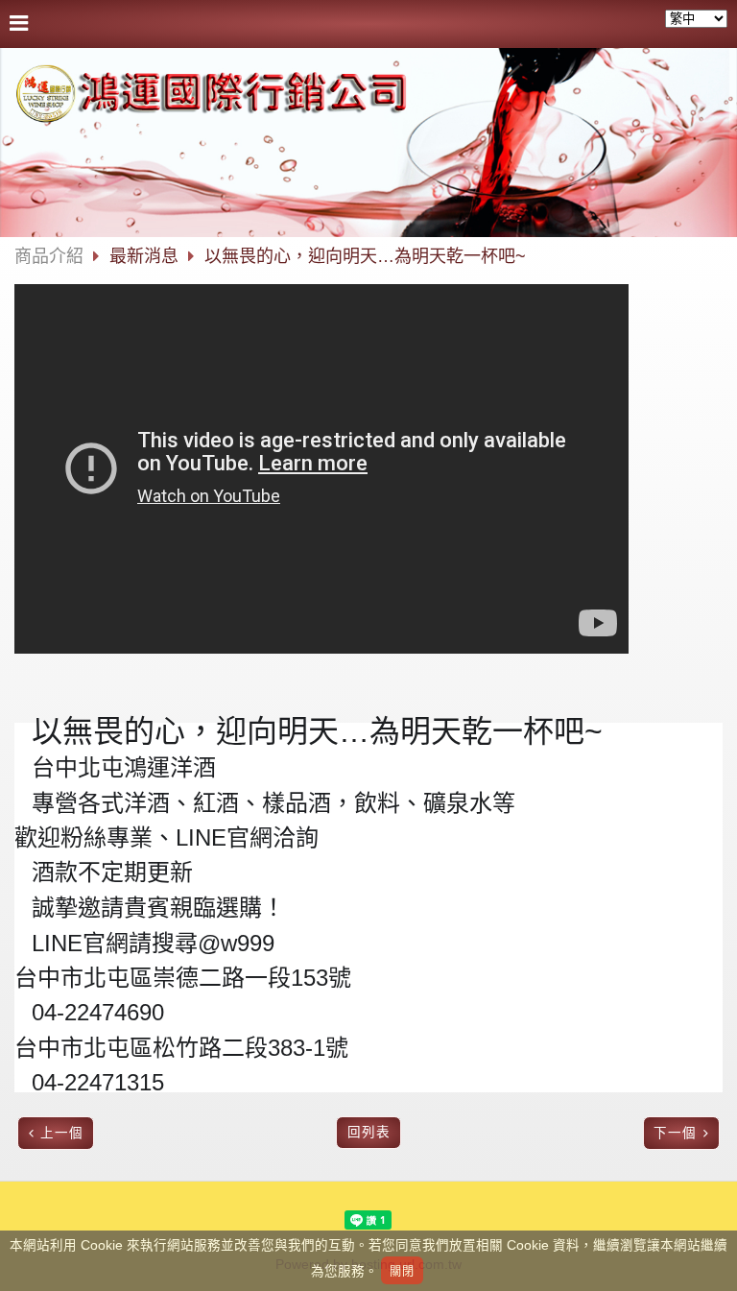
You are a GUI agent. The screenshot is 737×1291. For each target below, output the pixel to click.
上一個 (61, 1133)
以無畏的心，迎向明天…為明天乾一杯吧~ (365, 256)
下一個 (675, 1133)
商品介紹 (48, 256)
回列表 (369, 1132)
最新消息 (146, 256)
